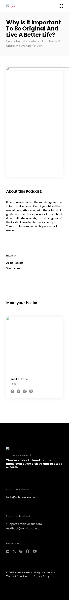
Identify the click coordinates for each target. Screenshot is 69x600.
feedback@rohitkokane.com (24, 528)
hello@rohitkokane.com (22, 497)
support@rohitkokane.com (24, 524)
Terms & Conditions (17, 576)
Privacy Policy (41, 576)
